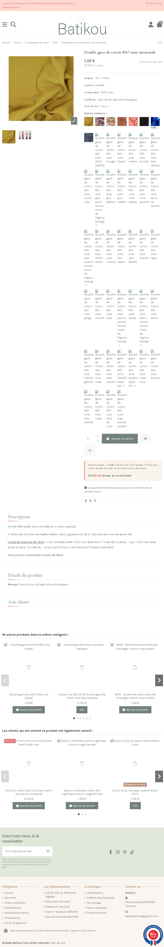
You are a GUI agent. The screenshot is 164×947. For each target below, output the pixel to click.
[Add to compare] (145, 439)
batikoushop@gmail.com (141, 916)
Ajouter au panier (122, 438)
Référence (146, 62)
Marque (13, 584)
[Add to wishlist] (89, 451)
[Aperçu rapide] (50, 663)
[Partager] (86, 501)
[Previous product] (159, 42)
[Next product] (161, 42)
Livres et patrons (16, 923)
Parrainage (94, 902)
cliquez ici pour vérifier (82, 930)
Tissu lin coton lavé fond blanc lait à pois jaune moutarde (28, 792)
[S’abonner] (48, 851)
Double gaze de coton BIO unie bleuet (28, 696)
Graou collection (15, 902)
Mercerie (10, 897)
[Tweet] (90, 501)
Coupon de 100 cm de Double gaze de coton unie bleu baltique (82, 696)
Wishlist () (155, 3)
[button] (74, 718)
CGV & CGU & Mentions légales (61, 894)
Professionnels (96, 912)
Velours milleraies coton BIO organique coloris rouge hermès (82, 792)
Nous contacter (97, 907)
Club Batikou (13, 907)
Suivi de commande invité (62, 916)
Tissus (9, 892)
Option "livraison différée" (62, 911)
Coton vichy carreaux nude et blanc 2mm (135, 792)
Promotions (12, 918)
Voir (81, 709)
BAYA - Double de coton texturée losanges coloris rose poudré (135, 696)
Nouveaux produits (17, 912)
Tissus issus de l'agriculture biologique (43, 584)
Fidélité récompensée (100, 897)
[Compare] (50, 649)
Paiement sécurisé (58, 901)
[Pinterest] (95, 501)
